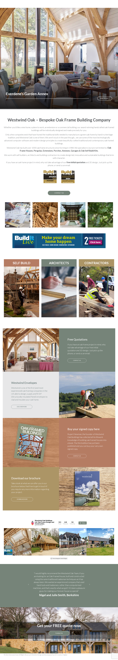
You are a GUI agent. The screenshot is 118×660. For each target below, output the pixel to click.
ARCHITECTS (59, 263)
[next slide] (89, 590)
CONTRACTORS (96, 263)
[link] (59, 240)
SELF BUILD (21, 263)
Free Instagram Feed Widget (60, 558)
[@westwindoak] (32, 523)
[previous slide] (28, 590)
